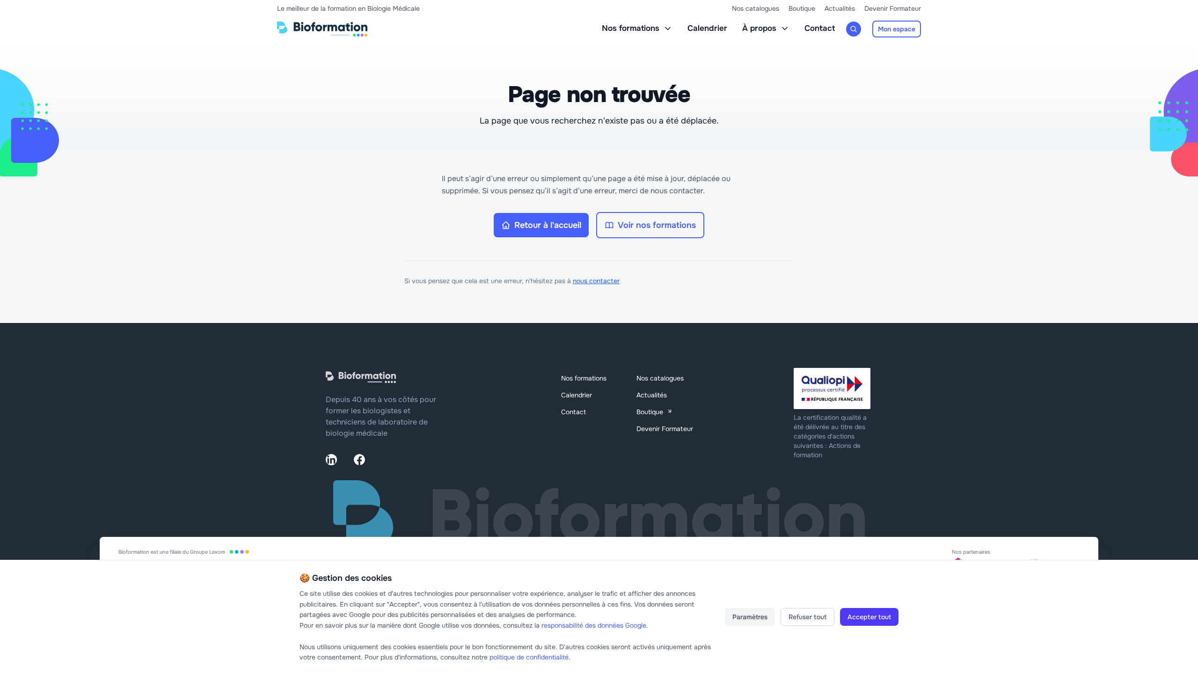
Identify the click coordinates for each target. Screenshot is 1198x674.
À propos (759, 28)
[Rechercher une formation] (853, 29)
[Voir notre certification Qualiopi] (833, 388)
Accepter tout (869, 617)
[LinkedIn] (331, 459)
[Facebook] (359, 459)
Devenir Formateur (892, 8)
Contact (819, 28)
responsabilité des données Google (593, 625)
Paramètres (749, 617)
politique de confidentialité (529, 657)
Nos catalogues (755, 8)
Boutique (802, 8)
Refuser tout (807, 617)
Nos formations (630, 28)
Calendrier (707, 28)
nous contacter (596, 281)
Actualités (840, 8)
